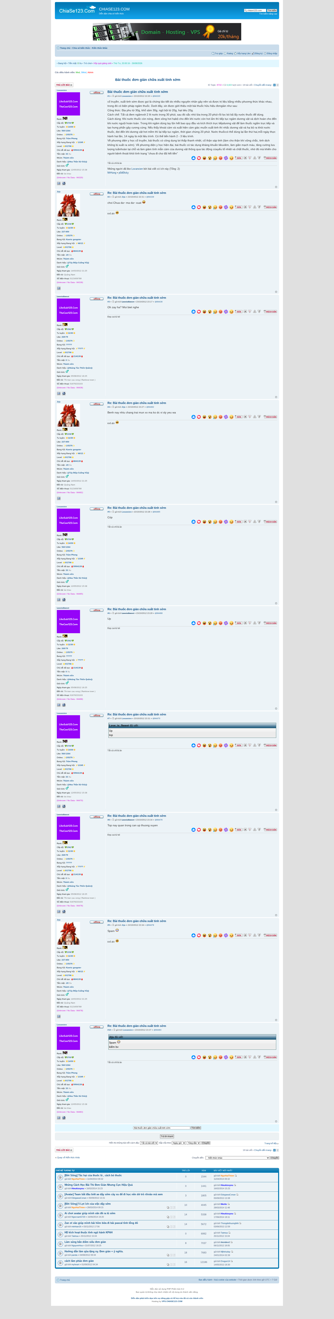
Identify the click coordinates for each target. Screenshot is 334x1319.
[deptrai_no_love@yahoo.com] (59, 393)
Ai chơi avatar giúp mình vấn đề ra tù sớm (90, 1213)
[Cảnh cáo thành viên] (255, 158)
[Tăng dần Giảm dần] (194, 1143)
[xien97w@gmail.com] (59, 183)
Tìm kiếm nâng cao (268, 14)
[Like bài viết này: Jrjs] (193, 207)
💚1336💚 (69, 224)
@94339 (150, 197)
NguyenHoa (77, 1245)
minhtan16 (76, 1226)
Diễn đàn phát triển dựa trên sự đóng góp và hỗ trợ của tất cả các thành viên (167, 1298)
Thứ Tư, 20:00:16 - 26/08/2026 (127, 63)
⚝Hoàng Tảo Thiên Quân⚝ (80, 368)
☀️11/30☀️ (70, 228)
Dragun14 (225, 1261)
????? (69, 345)
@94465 (156, 512)
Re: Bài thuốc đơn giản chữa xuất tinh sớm (136, 192)
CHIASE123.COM (114, 9)
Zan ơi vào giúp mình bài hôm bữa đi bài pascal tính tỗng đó (101, 1222)
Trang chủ (65, 48)
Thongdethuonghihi (230, 1223)
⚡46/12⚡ (80, 243)
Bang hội (62, 63)
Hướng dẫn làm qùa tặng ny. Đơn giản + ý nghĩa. (94, 1251)
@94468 (159, 613)
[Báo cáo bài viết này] (250, 158)
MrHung (111, 172)
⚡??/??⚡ (80, 348)
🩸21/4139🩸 (77, 356)
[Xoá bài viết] (245, 158)
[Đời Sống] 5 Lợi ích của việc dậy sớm (88, 1203)
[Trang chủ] (77, 9)
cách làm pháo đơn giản (79, 1260)
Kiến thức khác (99, 48)
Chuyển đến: (198, 1157)
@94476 (159, 820)
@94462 (150, 407)
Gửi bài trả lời (61, 84)
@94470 (156, 718)
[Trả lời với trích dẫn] (270, 158)
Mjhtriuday (225, 1252)
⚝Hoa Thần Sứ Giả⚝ (77, 162)
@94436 (159, 302)
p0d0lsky (124, 172)
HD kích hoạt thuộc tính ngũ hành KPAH (88, 1232)
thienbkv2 (225, 1242)
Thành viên (68, 158)
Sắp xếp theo (165, 1143)
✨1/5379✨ (69, 235)
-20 (67, 255)
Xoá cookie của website (225, 1280)
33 (67, 154)
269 (63, 337)
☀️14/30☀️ (71, 127)
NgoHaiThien (78, 1179)
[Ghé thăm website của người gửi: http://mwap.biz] (64, 393)
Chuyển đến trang (262, 85)
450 (67, 232)
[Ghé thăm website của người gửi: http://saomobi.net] (64, 183)
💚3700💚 (69, 123)
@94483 (157, 1030)
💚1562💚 (69, 329)
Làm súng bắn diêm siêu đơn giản (85, 1241)
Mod (78, 72)
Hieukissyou (78, 1188)
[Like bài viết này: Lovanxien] (193, 158)
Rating (230, 53)
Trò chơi (88, 63)
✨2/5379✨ (69, 134)
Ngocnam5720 (78, 1217)
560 (63, 131)
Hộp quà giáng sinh (103, 63)
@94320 (156, 96)
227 (63, 232)
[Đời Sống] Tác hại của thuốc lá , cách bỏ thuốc (93, 1175)
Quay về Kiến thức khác (68, 1157)
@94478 (150, 925)
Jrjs (123, 197)
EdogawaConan (79, 1198)
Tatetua (75, 1236)
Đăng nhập (272, 53)
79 (67, 337)
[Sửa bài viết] (239, 158)
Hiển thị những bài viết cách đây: (124, 1143)
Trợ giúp (219, 53)
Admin (90, 72)
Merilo (224, 1204)
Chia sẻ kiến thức (81, 48)
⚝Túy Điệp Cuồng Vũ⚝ (78, 263)
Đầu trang (276, 187)
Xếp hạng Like (243, 53)
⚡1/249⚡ (80, 142)
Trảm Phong (71, 138)
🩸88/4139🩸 (77, 251)
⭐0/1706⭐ (68, 146)
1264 (68, 131)
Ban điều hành (205, 1280)
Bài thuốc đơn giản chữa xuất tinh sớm (147, 80)
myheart (75, 1264)
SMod (83, 72)
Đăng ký (259, 53)
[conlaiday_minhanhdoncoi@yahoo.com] (59, 288)
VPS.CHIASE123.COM (172, 1301)
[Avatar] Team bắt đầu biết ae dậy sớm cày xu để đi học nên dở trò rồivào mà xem (114, 1194)
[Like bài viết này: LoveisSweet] (193, 312)
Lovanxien (127, 96)
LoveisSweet (128, 302)
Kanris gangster (73, 239)
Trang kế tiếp (270, 1143)
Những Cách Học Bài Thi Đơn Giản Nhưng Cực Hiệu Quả (99, 1184)
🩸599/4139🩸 (77, 150)
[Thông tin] (259, 158)
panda (74, 1255)
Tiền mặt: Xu (75, 63)
